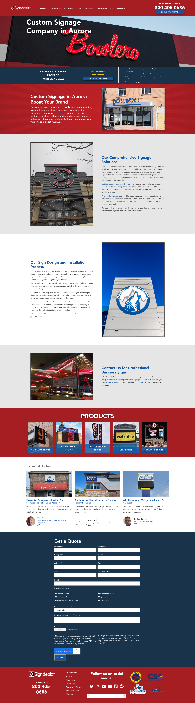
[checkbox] (97, 597)
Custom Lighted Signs (93, 523)
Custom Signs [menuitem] (55, 8)
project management (43, 271)
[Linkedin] (110, 687)
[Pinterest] (121, 687)
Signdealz (59, 113)
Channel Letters (107, 523)
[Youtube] (104, 687)
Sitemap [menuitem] (69, 694)
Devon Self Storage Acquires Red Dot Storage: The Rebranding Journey (45, 501)
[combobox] (105, 696)
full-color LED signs (146, 177)
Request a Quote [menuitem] (74, 687)
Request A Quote (169, 12)
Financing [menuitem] (70, 680)
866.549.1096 (114, 379)
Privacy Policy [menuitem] (72, 690)
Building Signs (52, 520)
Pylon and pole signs (110, 196)
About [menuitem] (43, 8)
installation (75, 307)
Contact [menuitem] (121, 8)
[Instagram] (97, 687)
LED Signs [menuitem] (68, 8)
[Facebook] (115, 687)
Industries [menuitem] (89, 8)
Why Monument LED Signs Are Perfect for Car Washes (144, 501)
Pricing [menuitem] (79, 8)
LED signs (137, 522)
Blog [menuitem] (112, 8)
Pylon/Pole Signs (147, 522)
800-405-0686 (170, 8)
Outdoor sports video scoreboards (116, 184)
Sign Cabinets (41, 520)
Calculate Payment (98, 78)
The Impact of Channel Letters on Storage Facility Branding (95, 501)
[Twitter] (92, 687)
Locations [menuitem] (102, 8)
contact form (143, 382)
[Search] (124, 696)
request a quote (111, 382)
